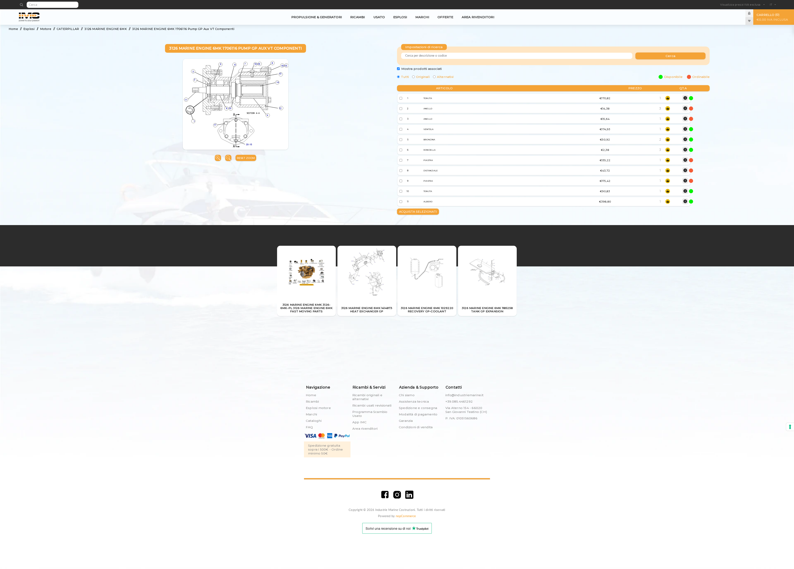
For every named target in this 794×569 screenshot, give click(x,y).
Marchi (311, 414)
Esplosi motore (318, 408)
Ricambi (312, 401)
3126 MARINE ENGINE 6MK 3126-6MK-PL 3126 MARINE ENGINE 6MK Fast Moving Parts (306, 308)
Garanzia (406, 421)
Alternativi (445, 77)
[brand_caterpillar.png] (306, 273)
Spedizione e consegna (418, 408)
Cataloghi (314, 421)
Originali (423, 77)
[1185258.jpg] (487, 272)
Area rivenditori (365, 429)
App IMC (359, 422)
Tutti (405, 77)
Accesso (752, 13)
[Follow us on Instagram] (397, 495)
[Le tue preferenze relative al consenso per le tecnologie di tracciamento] (790, 427)
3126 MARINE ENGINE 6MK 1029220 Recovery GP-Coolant (427, 309)
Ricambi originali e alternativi (367, 397)
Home (311, 395)
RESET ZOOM (246, 158)
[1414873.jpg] (366, 272)
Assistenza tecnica (414, 401)
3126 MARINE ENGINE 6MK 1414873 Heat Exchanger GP (366, 309)
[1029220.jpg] (427, 272)
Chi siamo (407, 395)
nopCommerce (406, 516)
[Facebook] (385, 495)
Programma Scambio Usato (369, 414)
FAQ (309, 427)
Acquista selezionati (418, 212)
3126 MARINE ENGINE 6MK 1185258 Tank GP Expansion (487, 309)
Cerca (21, 5)
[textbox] (52, 5)
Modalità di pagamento (418, 414)
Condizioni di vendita (416, 427)
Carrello (772, 17)
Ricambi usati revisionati (371, 405)
